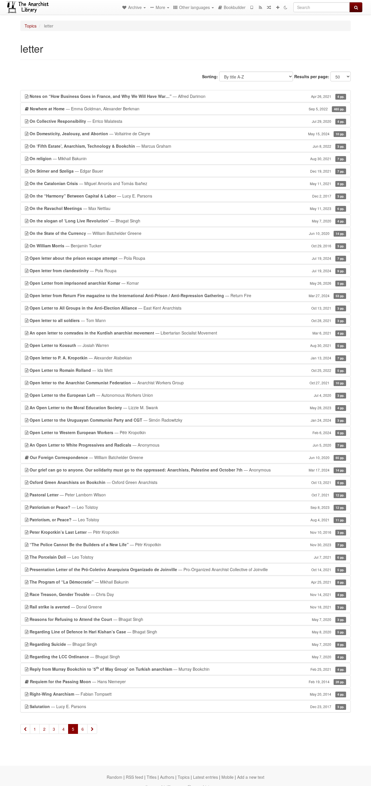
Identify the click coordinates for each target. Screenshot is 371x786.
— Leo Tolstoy (187, 507)
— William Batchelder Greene (187, 233)
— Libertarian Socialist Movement (187, 333)
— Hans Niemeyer (187, 681)
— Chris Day (187, 594)
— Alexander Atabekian (187, 358)
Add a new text (250, 777)
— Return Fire (187, 295)
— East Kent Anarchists (187, 308)
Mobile (227, 777)
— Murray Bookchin (187, 669)
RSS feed (134, 777)
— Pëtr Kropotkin (187, 432)
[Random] (269, 7)
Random (114, 777)
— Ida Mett (187, 370)
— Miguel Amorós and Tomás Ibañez (187, 183)
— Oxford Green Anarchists (187, 482)
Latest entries (205, 777)
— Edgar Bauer (187, 171)
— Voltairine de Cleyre (187, 133)
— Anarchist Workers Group (187, 382)
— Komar (187, 283)
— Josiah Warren (187, 345)
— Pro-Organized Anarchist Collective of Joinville (187, 569)
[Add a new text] (277, 7)
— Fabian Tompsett (187, 694)
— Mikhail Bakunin (187, 158)
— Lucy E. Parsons (187, 196)
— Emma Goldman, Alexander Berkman (187, 108)
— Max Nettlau (187, 208)
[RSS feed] (260, 7)
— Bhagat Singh (187, 221)
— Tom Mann (187, 320)
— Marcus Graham (187, 146)
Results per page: (311, 76)
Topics (31, 26)
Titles (152, 777)
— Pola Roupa (187, 258)
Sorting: (210, 76)
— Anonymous (187, 445)
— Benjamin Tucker (187, 245)
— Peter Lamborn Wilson (187, 495)
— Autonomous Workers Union (187, 395)
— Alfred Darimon (187, 96)
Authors (167, 777)
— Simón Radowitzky (187, 420)
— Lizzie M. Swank (187, 407)
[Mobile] (251, 7)
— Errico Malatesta (187, 121)
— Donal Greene (187, 607)
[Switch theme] (285, 7)
